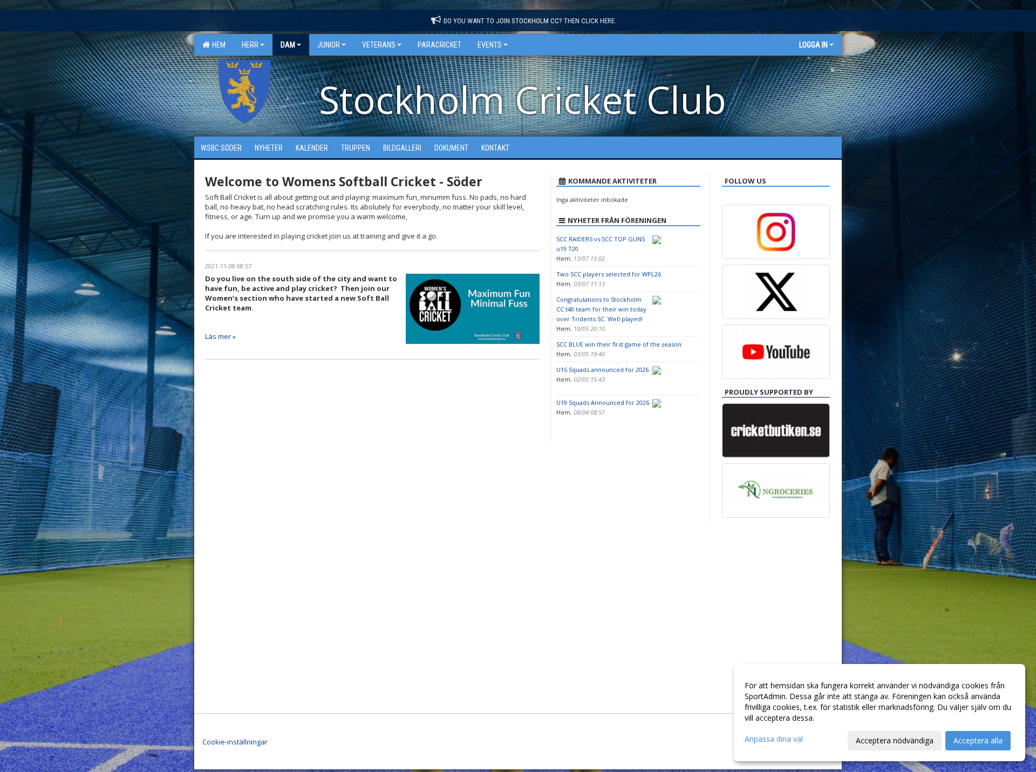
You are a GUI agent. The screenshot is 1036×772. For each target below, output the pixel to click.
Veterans (379, 44)
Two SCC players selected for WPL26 (608, 274)
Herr (250, 44)
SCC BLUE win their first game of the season (618, 344)
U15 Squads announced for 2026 (602, 369)
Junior (328, 44)
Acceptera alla (978, 740)
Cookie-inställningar (235, 742)
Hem (217, 44)
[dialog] (879, 712)
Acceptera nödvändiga (894, 740)
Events (490, 44)
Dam (288, 44)
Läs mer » (220, 336)
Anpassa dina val (774, 739)
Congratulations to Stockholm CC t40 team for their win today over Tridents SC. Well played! (601, 309)
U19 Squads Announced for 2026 (602, 402)
